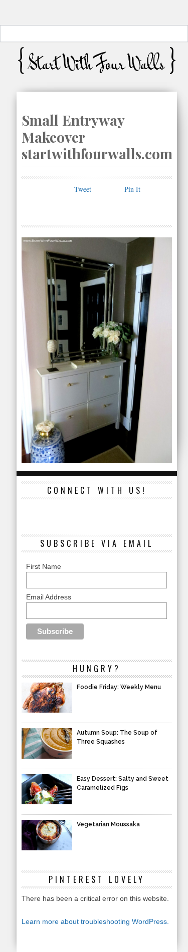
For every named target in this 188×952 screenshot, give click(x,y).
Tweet (82, 189)
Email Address (48, 597)
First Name (43, 566)
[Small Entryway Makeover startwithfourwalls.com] (97, 460)
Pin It (132, 189)
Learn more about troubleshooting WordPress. (95, 921)
